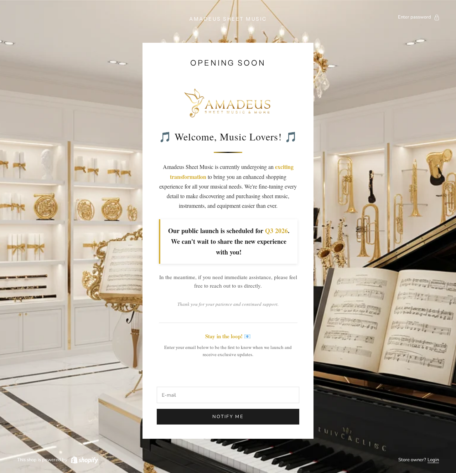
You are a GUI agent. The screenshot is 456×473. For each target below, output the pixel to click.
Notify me (228, 416)
